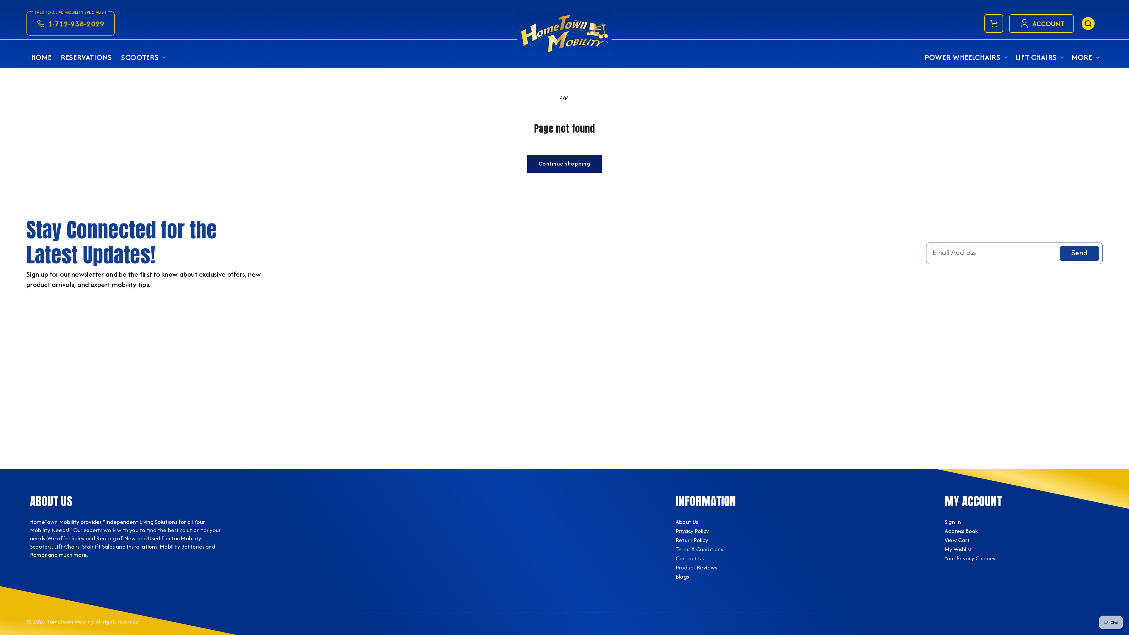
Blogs (682, 576)
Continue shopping (564, 164)
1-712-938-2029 (76, 23)
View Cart (957, 540)
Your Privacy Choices (970, 558)
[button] (143, 57)
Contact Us (690, 558)
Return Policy (692, 540)
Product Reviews (696, 567)
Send (1079, 253)
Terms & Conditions (699, 549)
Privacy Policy (692, 531)
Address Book (961, 531)
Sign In (953, 522)
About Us (687, 522)
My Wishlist (958, 549)
